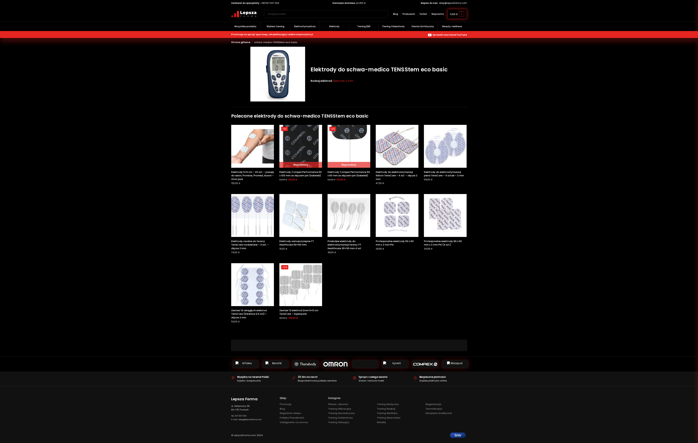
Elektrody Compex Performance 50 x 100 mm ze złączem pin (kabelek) (300, 173)
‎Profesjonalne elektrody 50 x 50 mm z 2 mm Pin (395, 243)
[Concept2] (365, 364)
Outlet (423, 14)
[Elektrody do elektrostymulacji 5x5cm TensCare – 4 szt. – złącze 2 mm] (397, 146)
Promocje (285, 404)
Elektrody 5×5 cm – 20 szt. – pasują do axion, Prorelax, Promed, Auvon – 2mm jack (252, 175)
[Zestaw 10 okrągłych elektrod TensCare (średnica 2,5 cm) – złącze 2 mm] (252, 284)
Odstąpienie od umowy (294, 422)
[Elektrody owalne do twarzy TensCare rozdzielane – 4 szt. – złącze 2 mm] (252, 215)
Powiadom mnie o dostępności (300, 187)
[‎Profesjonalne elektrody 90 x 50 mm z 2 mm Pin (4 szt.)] (445, 215)
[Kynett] (395, 364)
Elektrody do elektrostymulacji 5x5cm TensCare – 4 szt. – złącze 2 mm (396, 175)
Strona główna (240, 42)
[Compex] (425, 364)
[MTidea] (245, 364)
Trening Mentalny (387, 413)
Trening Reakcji (386, 409)
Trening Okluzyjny (338, 422)
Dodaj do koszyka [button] (252, 190)
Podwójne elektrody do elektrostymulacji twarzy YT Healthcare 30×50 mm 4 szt (344, 244)
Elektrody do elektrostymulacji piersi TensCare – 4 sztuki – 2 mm (444, 173)
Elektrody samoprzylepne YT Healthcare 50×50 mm (296, 243)
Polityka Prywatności (292, 417)
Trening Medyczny (388, 404)
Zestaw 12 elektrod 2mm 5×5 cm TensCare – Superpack (298, 312)
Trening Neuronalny (388, 417)
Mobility (381, 422)
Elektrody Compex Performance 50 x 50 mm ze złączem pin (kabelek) (349, 173)
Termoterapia (434, 409)
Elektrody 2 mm (343, 81)
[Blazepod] (455, 364)
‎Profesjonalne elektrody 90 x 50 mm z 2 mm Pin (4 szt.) (443, 243)
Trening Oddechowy (340, 417)
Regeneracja (433, 404)
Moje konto (438, 14)
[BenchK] (275, 364)
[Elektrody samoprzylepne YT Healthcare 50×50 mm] (300, 215)
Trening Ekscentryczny (341, 413)
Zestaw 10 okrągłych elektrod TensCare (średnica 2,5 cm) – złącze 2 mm (249, 314)
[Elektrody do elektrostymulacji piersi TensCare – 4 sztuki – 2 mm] (445, 146)
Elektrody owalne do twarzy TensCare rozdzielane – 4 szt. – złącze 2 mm (250, 244)
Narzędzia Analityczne (439, 413)
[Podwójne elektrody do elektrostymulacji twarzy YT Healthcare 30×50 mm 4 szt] (349, 215)
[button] (457, 14)
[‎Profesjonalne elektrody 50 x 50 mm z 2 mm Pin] (397, 215)
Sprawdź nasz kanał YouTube (449, 34)
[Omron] (335, 364)
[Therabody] (305, 364)
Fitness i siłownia (338, 404)
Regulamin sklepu (290, 413)
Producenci (409, 14)
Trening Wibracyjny (339, 409)
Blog (395, 14)
